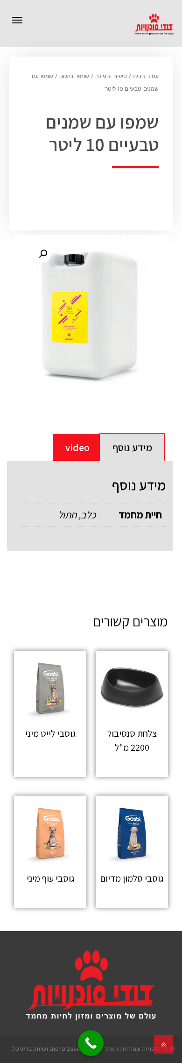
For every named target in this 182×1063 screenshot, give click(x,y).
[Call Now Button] (91, 1043)
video (77, 447)
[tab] (132, 447)
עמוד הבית (146, 76)
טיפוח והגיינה (111, 76)
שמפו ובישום (74, 76)
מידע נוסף (132, 447)
